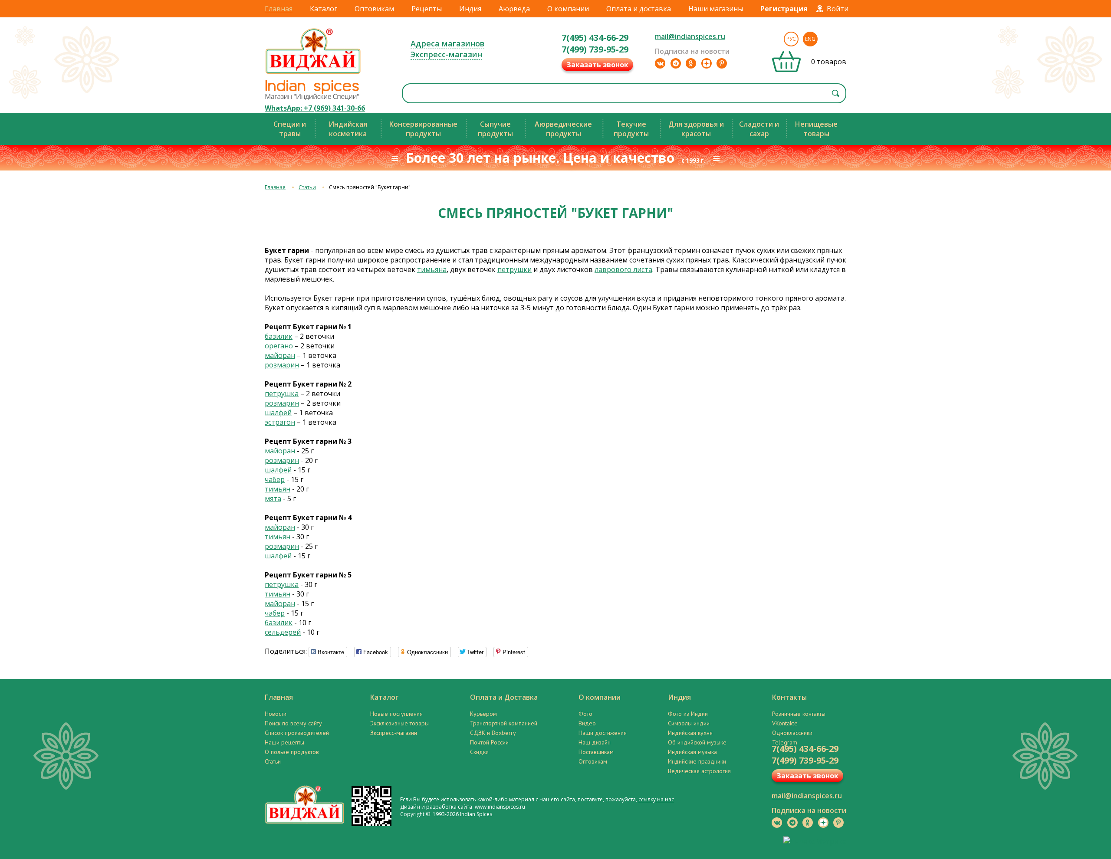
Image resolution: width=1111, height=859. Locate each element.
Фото (585, 714)
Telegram (784, 742)
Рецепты (426, 8)
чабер (275, 479)
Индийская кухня (690, 733)
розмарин (282, 365)
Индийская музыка (692, 752)
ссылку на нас (656, 799)
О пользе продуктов (292, 752)
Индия (470, 8)
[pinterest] (722, 63)
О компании (568, 8)
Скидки (479, 752)
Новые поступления (396, 714)
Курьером (483, 714)
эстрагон (280, 422)
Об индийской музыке (697, 742)
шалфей (278, 412)
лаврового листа (623, 269)
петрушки (514, 269)
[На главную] (313, 73)
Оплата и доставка (638, 8)
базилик (279, 336)
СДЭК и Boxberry (493, 733)
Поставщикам (596, 752)
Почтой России (489, 742)
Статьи (307, 187)
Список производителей (297, 733)
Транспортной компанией (503, 723)
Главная (279, 8)
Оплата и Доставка (504, 697)
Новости (275, 714)
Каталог (323, 8)
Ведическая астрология (699, 771)
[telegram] (676, 63)
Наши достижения (603, 733)
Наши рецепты (284, 742)
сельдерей (283, 632)
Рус (791, 39)
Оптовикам (374, 8)
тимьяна (432, 269)
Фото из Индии (688, 714)
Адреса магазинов (447, 43)
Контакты (789, 697)
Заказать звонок (597, 64)
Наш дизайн (595, 742)
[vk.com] (660, 63)
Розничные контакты (798, 714)
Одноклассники (792, 733)
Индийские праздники (697, 761)
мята (273, 498)
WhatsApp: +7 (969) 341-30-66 (315, 108)
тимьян (277, 489)
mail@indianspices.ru (690, 36)
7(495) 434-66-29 (595, 37)
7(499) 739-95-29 (595, 49)
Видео (587, 723)
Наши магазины (715, 8)
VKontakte (785, 723)
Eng (810, 39)
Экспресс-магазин (446, 54)
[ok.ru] (691, 63)
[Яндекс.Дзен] (706, 63)
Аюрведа (514, 8)
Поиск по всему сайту (293, 723)
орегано (279, 346)
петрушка (282, 393)
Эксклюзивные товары (399, 723)
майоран (280, 355)
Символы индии (689, 723)
